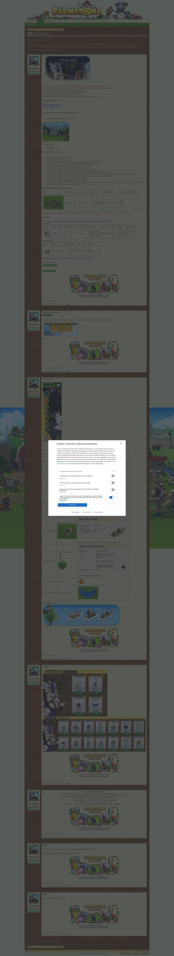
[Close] (122, 444)
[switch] (112, 475)
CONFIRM (72, 505)
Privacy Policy (98, 512)
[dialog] (87, 478)
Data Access (87, 512)
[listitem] (87, 471)
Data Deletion (75, 512)
